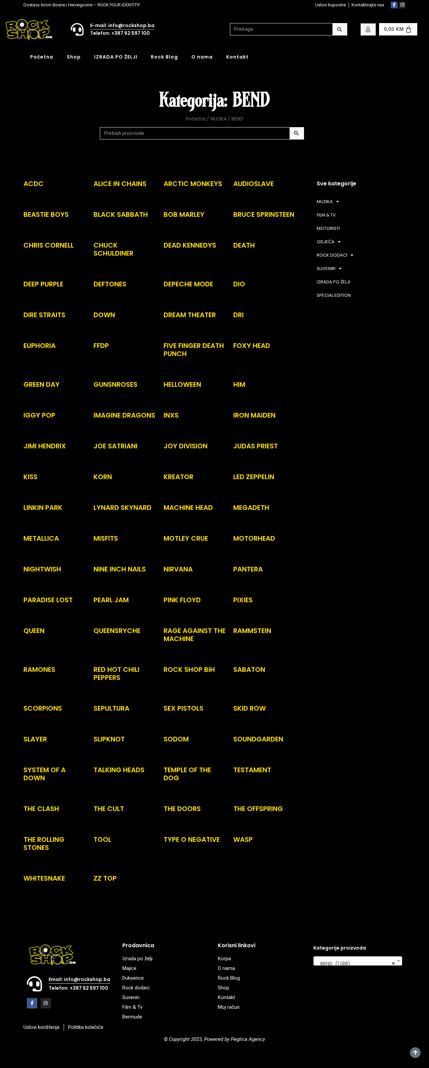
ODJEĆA (325, 242)
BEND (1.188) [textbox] (355, 963)
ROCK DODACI (332, 255)
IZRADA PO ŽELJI (115, 57)
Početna (41, 57)
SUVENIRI (326, 268)
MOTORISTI (328, 228)
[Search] (339, 29)
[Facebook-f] (394, 5)
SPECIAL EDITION (334, 295)
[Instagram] (402, 5)
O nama (202, 57)
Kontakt (237, 57)
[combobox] (357, 961)
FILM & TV (326, 215)
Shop (74, 57)
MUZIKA (218, 119)
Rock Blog (164, 57)
